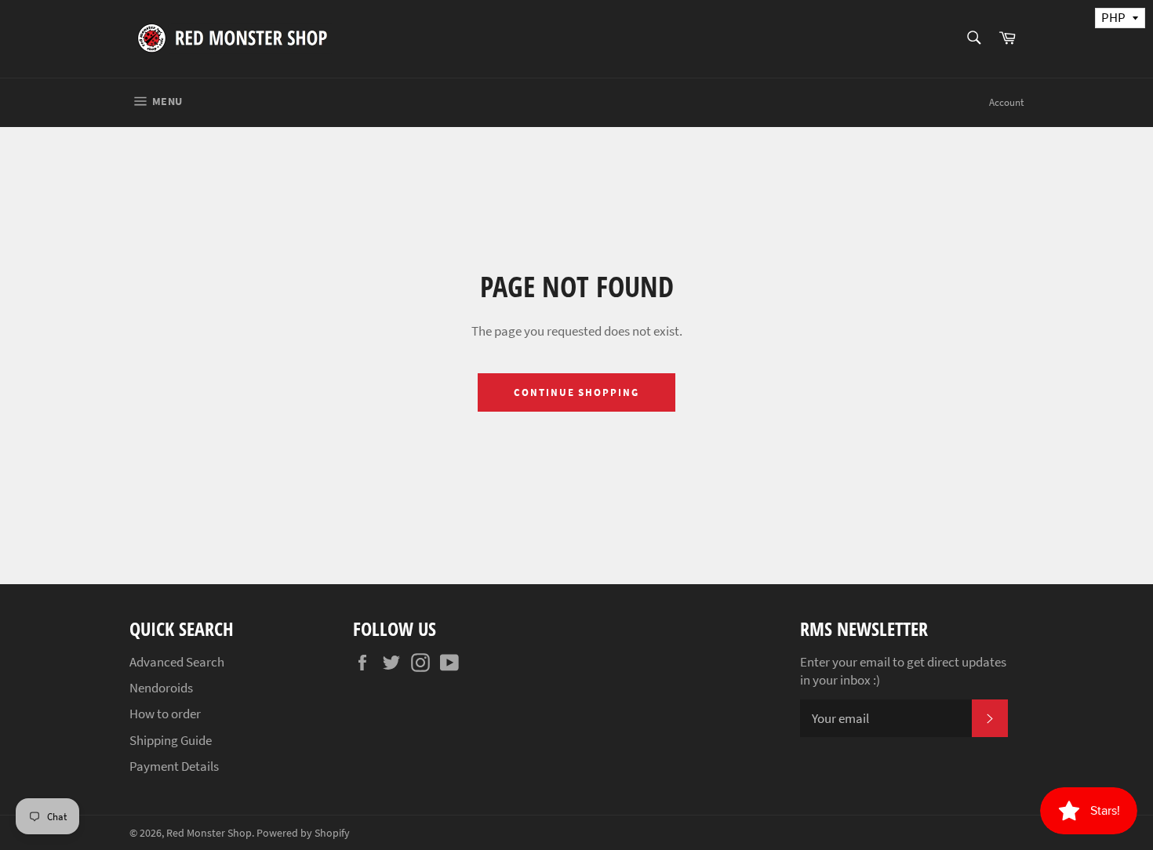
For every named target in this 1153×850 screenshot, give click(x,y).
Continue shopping (576, 392)
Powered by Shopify (303, 833)
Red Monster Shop (209, 833)
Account (1006, 102)
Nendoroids (161, 687)
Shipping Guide (170, 740)
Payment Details (174, 766)
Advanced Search (176, 661)
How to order (165, 713)
